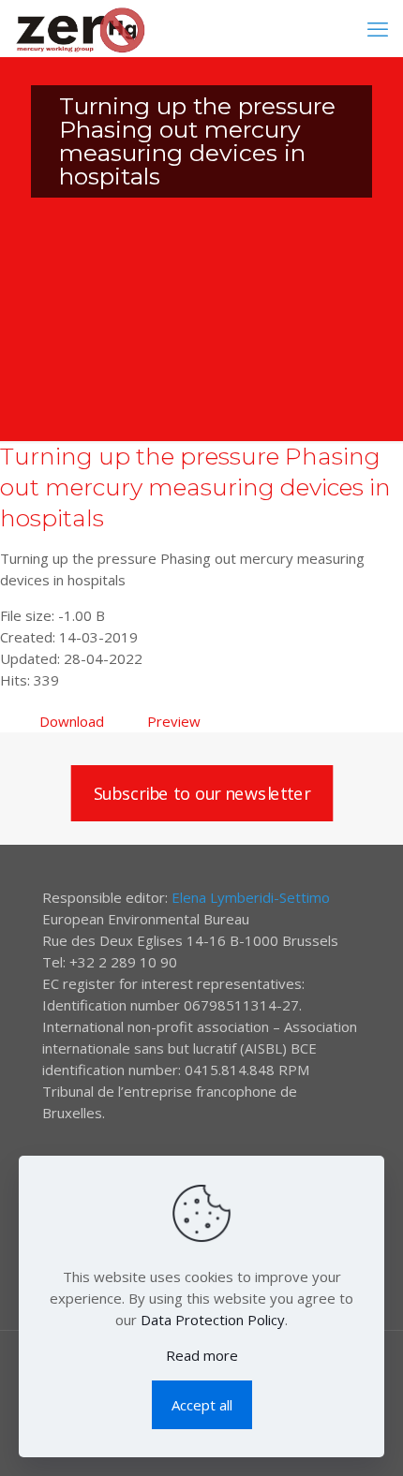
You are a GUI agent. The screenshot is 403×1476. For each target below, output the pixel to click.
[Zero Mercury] (80, 28)
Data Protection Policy (213, 1319)
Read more (202, 1355)
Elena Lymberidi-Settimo (251, 897)
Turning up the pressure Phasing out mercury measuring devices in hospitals (195, 487)
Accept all (202, 1404)
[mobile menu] (378, 28)
